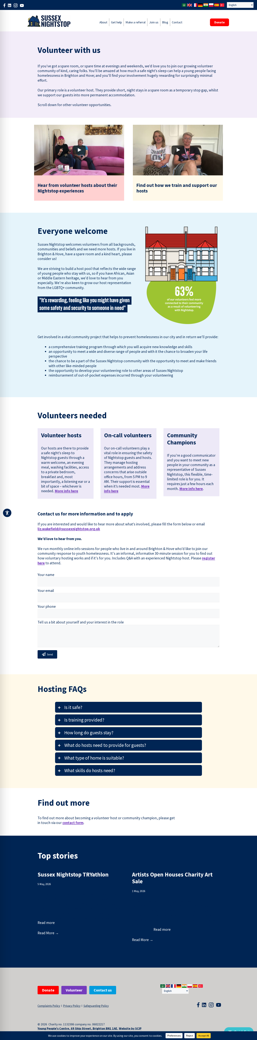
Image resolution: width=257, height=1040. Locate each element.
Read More (48, 933)
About (103, 22)
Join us (153, 22)
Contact (177, 22)
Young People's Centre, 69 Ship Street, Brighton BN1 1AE (77, 1028)
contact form (72, 822)
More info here (66, 491)
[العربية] (184, 4)
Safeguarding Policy (96, 1006)
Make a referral (135, 22)
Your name (46, 574)
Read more (46, 922)
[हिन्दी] (206, 4)
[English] (189, 4)
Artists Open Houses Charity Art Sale (172, 878)
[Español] (216, 4)
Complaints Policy (49, 1006)
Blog (165, 22)
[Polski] (211, 4)
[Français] (195, 4)
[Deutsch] (200, 4)
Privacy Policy (71, 1006)
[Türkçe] (222, 4)
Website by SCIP (130, 1028)
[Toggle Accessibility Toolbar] (7, 512)
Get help (116, 22)
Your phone (47, 606)
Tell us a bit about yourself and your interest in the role (81, 622)
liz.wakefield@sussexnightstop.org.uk (69, 529)
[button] (128, 707)
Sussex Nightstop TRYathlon (73, 874)
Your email (46, 590)
